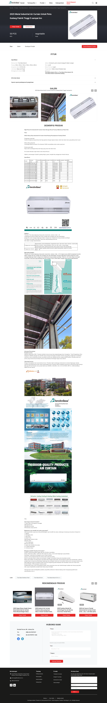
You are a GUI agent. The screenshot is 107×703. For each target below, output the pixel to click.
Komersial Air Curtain (58, 679)
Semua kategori (57, 682)
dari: (51, 645)
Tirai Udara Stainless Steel (23, 577)
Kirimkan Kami (28, 26)
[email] (18, 639)
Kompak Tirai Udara (57, 676)
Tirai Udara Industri (23, 7)
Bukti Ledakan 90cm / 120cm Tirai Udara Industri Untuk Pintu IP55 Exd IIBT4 (42, 610)
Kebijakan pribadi (60, 698)
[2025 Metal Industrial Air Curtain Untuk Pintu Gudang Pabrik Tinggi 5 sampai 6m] (82, 24)
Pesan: (52, 628)
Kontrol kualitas (39, 679)
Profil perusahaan (39, 673)
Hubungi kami (38, 682)
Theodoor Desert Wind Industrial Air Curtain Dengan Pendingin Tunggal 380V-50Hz (20, 610)
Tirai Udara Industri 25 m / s (53, 577)
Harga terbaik (15, 26)
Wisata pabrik (38, 676)
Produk (16, 7)
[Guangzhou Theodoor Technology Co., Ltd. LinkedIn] (14, 685)
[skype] (22, 639)
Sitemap (45, 698)
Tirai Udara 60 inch (38, 577)
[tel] (26, 639)
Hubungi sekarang (56, 661)
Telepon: (52, 653)
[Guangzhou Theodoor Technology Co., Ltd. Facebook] (11, 685)
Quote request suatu (89, 46)
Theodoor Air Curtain (58, 674)
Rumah (11, 7)
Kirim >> (75, 691)
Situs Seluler (51, 698)
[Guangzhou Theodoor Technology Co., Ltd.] (14, 2)
